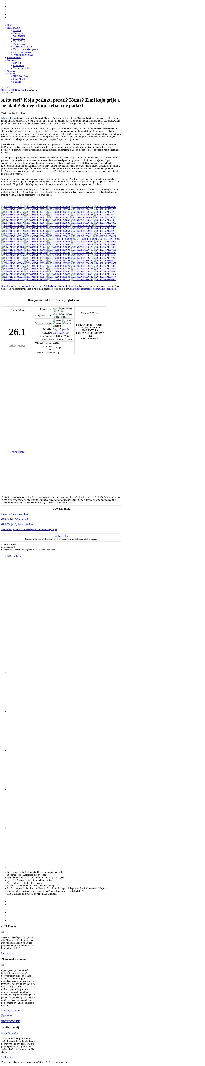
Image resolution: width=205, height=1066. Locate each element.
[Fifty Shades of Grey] (105, 241)
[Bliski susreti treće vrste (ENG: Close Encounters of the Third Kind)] (35, 209)
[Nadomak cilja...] (12, 247)
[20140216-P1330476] (12, 274)
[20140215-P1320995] (82, 233)
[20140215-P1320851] (12, 220)
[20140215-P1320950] (35, 231)
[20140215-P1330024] (85, 239)
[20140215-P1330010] (58, 236)
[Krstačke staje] (58, 206)
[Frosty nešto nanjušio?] (58, 249)
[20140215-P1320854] (35, 220)
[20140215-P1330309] (12, 263)
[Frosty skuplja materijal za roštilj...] (82, 276)
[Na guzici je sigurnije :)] (105, 276)
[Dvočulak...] (82, 222)
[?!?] (35, 206)
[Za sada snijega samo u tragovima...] (58, 214)
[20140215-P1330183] (35, 258)
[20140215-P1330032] (109, 239)
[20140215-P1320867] (82, 220)
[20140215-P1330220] (105, 258)
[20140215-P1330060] (58, 244)
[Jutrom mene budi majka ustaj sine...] (105, 268)
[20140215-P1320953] (58, 231)
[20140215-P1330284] (82, 260)
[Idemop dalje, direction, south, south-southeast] (105, 255)
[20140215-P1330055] (35, 244)
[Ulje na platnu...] (12, 268)
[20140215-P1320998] (12, 236)
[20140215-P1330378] (58, 266)
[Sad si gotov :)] (12, 214)
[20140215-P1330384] (35, 268)
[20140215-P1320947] (82, 228)
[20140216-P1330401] (12, 271)
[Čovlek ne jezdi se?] (35, 266)
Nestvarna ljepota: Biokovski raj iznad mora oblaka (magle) (29, 529)
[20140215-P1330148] (35, 255)
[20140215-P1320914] (104, 225)
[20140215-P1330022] (12, 239)
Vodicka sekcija (8, 1057)
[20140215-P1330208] (58, 258)
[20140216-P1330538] (58, 276)
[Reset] (31, 87)
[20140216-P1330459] (35, 271)
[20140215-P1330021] (104, 236)
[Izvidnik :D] (82, 214)
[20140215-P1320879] (12, 222)
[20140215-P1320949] (12, 231)
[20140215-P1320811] (58, 217)
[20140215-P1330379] (82, 266)
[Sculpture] (12, 212)
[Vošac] (58, 252)
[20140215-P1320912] (81, 225)
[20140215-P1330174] (12, 258)
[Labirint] (35, 217)
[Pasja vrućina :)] (35, 212)
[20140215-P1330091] (35, 249)
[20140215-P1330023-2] (61, 239)
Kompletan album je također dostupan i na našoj (24, 286)
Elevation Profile (16, 452)
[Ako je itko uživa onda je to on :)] (12, 233)
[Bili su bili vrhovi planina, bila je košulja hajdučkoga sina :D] (105, 209)
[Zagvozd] (12, 252)
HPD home (6, 90)
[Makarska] (58, 268)
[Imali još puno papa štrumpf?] (58, 225)
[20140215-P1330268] (58, 260)
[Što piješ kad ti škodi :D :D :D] (82, 268)
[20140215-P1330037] (82, 241)
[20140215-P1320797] (12, 217)
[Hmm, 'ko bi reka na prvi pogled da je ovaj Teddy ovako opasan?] (105, 266)
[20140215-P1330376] (12, 266)
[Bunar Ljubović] (105, 212)
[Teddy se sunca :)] (105, 244)
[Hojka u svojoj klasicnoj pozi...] (35, 247)
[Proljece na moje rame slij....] (35, 279)
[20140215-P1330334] (35, 263)
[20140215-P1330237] (12, 260)
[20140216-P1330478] (58, 274)
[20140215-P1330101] (105, 249)
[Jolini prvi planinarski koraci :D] (105, 274)
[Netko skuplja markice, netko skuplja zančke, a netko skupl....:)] (58, 212)
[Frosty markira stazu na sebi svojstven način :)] (35, 214)
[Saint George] (35, 222)
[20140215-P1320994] (58, 233)
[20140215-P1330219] (82, 258)
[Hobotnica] (35, 225)
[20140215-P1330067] (82, 244)
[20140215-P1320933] (12, 228)
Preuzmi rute (7, 953)
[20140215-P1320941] (58, 228)
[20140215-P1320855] (58, 220)
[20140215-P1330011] (82, 236)
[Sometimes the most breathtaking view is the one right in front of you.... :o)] (61, 536)
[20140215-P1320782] (105, 214)
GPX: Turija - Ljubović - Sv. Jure (17, 524)
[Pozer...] (58, 241)
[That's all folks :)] (105, 279)
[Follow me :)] (12, 244)
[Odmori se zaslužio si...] (82, 252)
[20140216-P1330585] (82, 279)
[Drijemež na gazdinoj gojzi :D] (82, 255)
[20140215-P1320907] (12, 225)
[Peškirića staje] (82, 206)
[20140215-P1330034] (12, 241)
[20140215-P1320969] (105, 231)
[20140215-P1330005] (35, 236)
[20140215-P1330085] (105, 247)
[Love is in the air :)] (58, 271)
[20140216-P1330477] (35, 274)
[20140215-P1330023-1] (36, 239)
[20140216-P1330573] (58, 279)
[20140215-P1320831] (81, 217)
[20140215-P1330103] (35, 252)
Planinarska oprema (10, 1010)
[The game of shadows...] (35, 260)
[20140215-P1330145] (12, 255)
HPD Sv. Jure (18, 90)
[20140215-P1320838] (104, 217)
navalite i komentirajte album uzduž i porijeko (93, 288)
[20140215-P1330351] (82, 263)
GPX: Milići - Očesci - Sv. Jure (16, 519)
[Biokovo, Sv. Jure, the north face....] (7, 118)
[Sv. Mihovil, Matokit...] (82, 249)
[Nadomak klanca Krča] (58, 209)
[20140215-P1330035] (35, 241)
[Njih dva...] (82, 212)
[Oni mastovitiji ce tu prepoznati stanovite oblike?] (105, 263)
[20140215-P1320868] (105, 220)
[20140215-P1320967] (82, 231)
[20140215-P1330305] (105, 260)
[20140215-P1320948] (105, 228)
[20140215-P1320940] (35, 228)
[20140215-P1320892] (105, 222)
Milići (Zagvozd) (61, 332)
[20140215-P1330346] (58, 263)
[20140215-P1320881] (58, 222)
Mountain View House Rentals (15, 514)
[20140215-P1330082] (58, 247)
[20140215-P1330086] (12, 249)
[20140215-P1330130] (105, 252)
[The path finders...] (12, 276)
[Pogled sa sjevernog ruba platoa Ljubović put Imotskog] (82, 209)
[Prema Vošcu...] (58, 255)
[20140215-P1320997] (105, 233)
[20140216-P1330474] (82, 271)
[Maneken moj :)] (82, 274)
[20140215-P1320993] (35, 233)
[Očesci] (12, 279)
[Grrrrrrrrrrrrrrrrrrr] (35, 276)
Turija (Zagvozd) (61, 329)
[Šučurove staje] (12, 209)
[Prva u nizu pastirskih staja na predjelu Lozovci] (12, 206)
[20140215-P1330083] (82, 247)
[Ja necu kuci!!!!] (105, 271)
